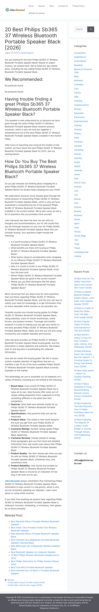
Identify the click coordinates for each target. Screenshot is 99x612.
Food (76, 137)
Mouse (77, 199)
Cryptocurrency (81, 105)
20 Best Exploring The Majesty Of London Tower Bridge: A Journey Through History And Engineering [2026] (82, 428)
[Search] (90, 29)
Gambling (78, 150)
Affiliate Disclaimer (37, 13)
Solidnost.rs (54, 608)
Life (76, 195)
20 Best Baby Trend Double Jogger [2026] (25, 585)
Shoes (77, 219)
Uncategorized (81, 252)
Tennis (77, 231)
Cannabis (78, 84)
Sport (76, 223)
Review (42, 6)
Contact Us (63, 6)
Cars (76, 88)
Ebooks (77, 109)
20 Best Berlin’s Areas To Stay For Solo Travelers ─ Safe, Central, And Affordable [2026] (83, 341)
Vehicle (77, 256)
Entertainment (81, 121)
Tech (76, 227)
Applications (80, 57)
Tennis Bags (80, 236)
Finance (78, 129)
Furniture (78, 142)
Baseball (78, 65)
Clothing (78, 101)
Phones (77, 207)
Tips (76, 240)
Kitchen (77, 187)
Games (77, 154)
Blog (51, 6)
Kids (76, 178)
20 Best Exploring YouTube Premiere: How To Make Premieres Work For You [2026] (83, 409)
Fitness (77, 133)
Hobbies (78, 170)
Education (79, 113)
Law (76, 191)
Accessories (80, 53)
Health (77, 166)
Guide (77, 162)
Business (78, 80)
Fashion (78, 125)
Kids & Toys (80, 182)
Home (31, 6)
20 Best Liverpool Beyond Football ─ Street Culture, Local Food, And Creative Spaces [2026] (84, 298)
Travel (77, 248)
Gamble (78, 146)
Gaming (78, 158)
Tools (76, 244)
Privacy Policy (79, 6)
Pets (76, 203)
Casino (77, 92)
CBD (76, 97)
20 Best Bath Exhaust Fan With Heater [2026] (26, 582)
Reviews (11, 580)
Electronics (79, 117)
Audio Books (80, 61)
